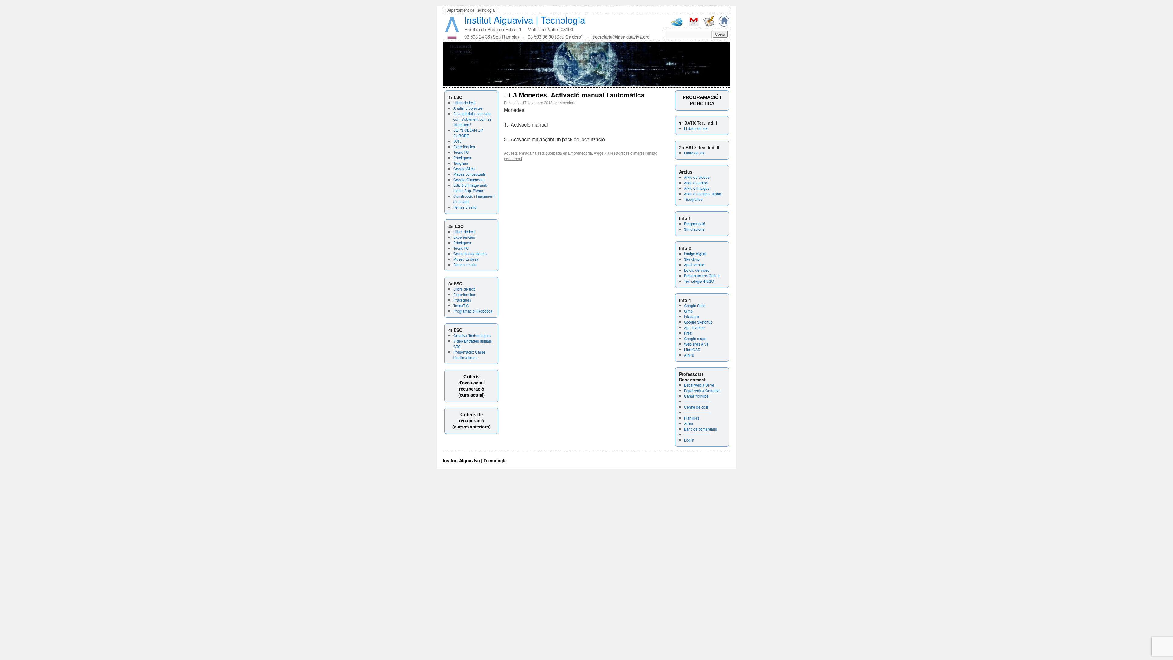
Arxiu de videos (697, 177)
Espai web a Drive (699, 384)
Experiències (464, 146)
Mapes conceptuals (469, 174)
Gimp (688, 311)
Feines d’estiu (465, 207)
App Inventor (694, 327)
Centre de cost (696, 406)
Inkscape (691, 316)
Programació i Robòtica (472, 311)
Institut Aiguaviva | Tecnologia (524, 19)
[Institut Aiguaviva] (452, 37)
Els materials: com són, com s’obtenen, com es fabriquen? (472, 119)
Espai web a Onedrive (702, 390)
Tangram (460, 163)
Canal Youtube (696, 395)
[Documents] (708, 25)
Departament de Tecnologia (470, 10)
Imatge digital (695, 253)
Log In (689, 439)
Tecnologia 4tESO (699, 281)
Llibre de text (464, 102)
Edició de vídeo (697, 270)
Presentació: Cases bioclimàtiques (469, 354)
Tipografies (693, 199)
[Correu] (693, 25)
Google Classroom (468, 179)
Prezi (688, 333)
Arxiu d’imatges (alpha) (703, 193)
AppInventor (694, 264)
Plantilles (691, 417)
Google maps (695, 338)
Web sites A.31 (696, 343)
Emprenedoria (580, 153)
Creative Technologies (472, 335)
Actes (688, 423)
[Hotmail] (677, 24)
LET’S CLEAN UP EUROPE (468, 132)
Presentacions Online (702, 275)
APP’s (689, 355)
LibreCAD (692, 349)
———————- (697, 401)
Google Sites (464, 168)
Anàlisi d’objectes (468, 108)
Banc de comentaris (700, 428)
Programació (694, 223)
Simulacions (694, 229)
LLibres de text (696, 128)
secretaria (568, 102)
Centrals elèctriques (470, 253)
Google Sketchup (698, 321)
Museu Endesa (465, 259)
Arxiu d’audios (696, 182)
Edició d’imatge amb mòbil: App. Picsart (470, 187)
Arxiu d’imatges (697, 188)
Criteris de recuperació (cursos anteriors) (471, 420)
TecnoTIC (461, 152)
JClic (457, 141)
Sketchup (692, 259)
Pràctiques (462, 157)
